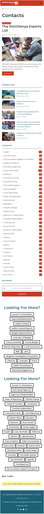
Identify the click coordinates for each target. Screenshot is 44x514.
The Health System (11, 185)
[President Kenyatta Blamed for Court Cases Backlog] (8, 115)
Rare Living (7, 274)
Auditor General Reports (22, 328)
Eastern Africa (9, 211)
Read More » (8, 73)
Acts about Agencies (12, 167)
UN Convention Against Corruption (18, 159)
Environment (9, 200)
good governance (32, 347)
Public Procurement (12, 196)
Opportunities (8, 271)
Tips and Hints (6, 23)
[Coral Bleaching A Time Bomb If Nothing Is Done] (8, 94)
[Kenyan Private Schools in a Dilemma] (8, 104)
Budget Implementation (22, 333)
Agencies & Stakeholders (13, 215)
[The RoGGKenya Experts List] (22, 49)
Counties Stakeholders (13, 219)
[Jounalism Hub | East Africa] (10, 3)
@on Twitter (7, 476)
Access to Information (12, 230)
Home (6, 9)
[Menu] (40, 3)
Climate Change (10, 208)
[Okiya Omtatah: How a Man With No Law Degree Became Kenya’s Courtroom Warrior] (8, 125)
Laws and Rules (9, 156)
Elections (7, 174)
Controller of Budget (22, 338)
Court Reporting (10, 193)
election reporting (12, 347)
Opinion (6, 245)
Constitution (8, 248)
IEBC (18, 351)
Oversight (23, 361)
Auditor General (22, 324)
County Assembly (13, 342)
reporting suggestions (22, 370)
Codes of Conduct (11, 163)
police (34, 361)
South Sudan (8, 267)
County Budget (31, 342)
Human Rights (9, 189)
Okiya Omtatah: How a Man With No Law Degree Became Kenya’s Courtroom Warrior (28, 124)
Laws (26, 351)
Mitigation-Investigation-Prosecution (22, 356)
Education (7, 204)
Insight (6, 152)
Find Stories (8, 256)
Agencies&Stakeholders (22, 319)
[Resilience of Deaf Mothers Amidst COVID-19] (8, 136)
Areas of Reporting (10, 170)
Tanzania (6, 252)
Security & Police (10, 182)
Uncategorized (9, 222)
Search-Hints (8, 234)
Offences (7, 237)
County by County (11, 178)
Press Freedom (9, 241)
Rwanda (6, 263)
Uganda (6, 260)
